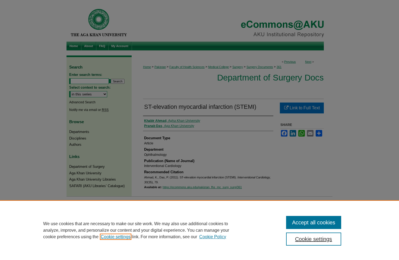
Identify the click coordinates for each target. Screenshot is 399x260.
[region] (199, 230)
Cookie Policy (212, 236)
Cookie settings (116, 236)
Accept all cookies (313, 222)
